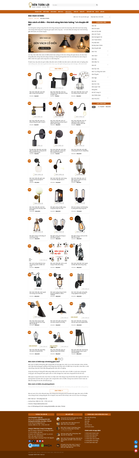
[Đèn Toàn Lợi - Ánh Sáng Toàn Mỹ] (39, 5)
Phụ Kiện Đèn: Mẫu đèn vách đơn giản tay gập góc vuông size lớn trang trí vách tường (37, 151)
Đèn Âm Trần (95, 84)
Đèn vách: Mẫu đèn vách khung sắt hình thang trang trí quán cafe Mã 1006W (79, 351)
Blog (97, 11)
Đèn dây (87, 421)
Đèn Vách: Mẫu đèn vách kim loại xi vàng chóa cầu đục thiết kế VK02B (37, 208)
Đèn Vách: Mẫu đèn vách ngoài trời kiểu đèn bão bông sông (79, 264)
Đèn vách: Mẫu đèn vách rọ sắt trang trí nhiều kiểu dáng (58, 264)
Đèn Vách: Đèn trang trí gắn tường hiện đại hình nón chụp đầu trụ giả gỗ (37, 322)
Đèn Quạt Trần (96, 87)
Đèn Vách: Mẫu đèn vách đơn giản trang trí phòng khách (37, 92)
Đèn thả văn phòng (90, 417)
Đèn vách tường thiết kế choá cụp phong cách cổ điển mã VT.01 (37, 265)
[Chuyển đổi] (108, 51)
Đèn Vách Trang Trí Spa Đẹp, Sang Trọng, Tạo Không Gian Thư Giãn (70, 428)
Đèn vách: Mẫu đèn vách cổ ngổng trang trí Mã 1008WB (57, 350)
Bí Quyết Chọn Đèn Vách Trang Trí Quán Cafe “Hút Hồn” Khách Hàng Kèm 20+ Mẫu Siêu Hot (70, 446)
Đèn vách (87, 419)
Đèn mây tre (88, 425)
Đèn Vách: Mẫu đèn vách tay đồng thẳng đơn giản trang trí (37, 121)
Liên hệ (102, 11)
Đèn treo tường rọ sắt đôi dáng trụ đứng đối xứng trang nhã (79, 208)
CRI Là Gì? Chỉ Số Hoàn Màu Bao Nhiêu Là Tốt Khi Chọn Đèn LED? (71, 418)
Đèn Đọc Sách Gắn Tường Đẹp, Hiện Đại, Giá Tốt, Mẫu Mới (71, 434)
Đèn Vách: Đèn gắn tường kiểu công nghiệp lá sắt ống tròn (79, 293)
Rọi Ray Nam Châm (97, 45)
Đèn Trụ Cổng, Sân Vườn (98, 71)
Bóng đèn (94, 89)
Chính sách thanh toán (92, 433)
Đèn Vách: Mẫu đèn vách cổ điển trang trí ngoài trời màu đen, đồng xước (78, 180)
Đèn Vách (68, 11)
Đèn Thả (60, 11)
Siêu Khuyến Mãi (96, 48)
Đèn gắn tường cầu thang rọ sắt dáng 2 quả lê (58, 236)
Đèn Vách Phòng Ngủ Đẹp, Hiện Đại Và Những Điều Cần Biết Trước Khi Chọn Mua (71, 440)
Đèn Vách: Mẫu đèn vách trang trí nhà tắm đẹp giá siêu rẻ (58, 179)
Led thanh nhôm (89, 426)
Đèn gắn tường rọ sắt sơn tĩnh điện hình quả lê (79, 236)
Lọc (94, 106)
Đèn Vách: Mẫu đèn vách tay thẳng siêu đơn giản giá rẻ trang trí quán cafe (58, 93)
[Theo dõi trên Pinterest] (37, 441)
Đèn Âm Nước (96, 28)
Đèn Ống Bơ (95, 74)
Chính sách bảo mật (92, 442)
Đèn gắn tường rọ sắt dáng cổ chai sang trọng (37, 236)
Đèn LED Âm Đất (96, 31)
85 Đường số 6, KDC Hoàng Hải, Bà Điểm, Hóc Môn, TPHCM (49, 406)
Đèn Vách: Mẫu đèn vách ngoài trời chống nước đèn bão (37, 293)
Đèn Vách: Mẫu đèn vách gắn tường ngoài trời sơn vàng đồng (79, 150)
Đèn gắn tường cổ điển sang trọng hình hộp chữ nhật (58, 208)
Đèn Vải (76, 11)
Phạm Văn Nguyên (49, 438)
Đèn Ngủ (94, 78)
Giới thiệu (46, 11)
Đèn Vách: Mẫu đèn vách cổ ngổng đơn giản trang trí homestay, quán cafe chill (78, 122)
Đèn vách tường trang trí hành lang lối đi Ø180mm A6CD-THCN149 (58, 293)
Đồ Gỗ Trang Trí (96, 92)
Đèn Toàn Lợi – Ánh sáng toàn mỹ (37, 398)
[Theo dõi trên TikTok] (32, 441)
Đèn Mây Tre (90, 11)
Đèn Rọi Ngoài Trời (97, 37)
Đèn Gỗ (82, 11)
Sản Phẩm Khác (96, 95)
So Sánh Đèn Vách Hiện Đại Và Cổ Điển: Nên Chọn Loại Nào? (70, 423)
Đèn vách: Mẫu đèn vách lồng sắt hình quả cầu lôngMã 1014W (79, 321)
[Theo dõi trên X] (35, 441)
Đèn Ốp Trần (95, 68)
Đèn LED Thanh (96, 34)
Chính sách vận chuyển (92, 438)
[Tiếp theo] (62, 359)
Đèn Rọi (94, 81)
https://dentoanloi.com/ (40, 403)
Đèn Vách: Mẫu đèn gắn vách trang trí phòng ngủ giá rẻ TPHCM (37, 180)
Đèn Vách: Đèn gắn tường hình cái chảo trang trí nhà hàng (58, 321)
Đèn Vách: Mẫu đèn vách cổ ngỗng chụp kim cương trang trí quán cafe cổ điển (58, 122)
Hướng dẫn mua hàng (92, 440)
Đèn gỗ (87, 423)
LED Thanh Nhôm (96, 39)
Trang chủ (38, 11)
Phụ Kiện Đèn (95, 42)
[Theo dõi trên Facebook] (29, 441)
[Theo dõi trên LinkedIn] (40, 441)
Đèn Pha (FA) (95, 98)
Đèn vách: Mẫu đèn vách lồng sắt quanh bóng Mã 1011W (37, 350)
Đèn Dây (94, 59)
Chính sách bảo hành (92, 435)
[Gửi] (97, 5)
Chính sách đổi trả (91, 437)
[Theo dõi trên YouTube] (42, 441)
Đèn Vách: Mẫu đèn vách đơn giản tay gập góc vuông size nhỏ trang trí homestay (58, 151)
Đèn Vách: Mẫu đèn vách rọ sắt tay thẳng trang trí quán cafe (79, 92)
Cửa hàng (53, 11)
